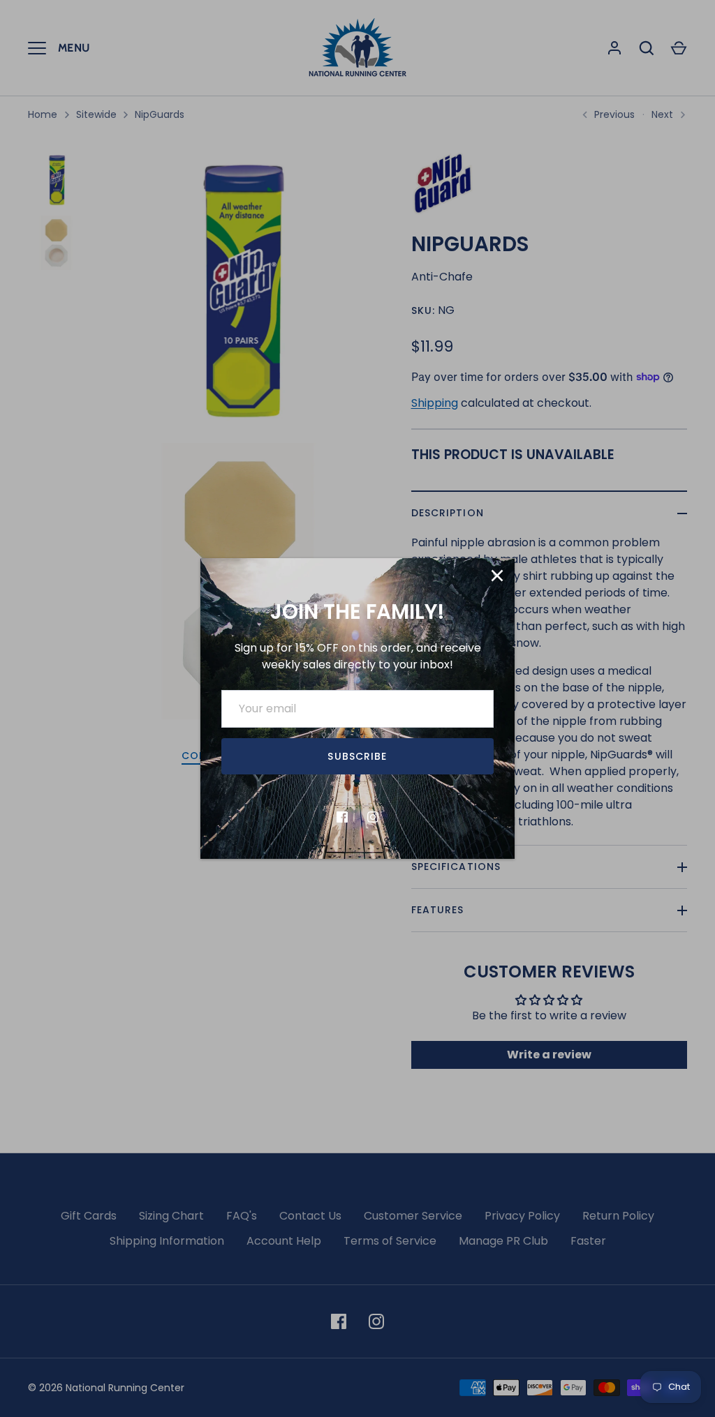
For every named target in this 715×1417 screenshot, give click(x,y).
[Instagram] (373, 817)
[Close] (497, 575)
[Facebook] (342, 817)
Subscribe (357, 756)
